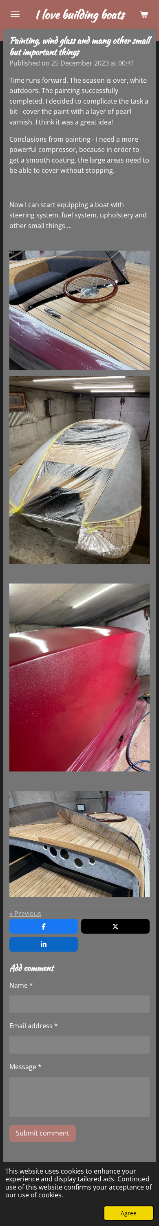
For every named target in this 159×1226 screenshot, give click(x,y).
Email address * (33, 1025)
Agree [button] (129, 1213)
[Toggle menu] (15, 14)
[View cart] (144, 14)
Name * (21, 985)
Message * (25, 1066)
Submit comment (42, 1133)
